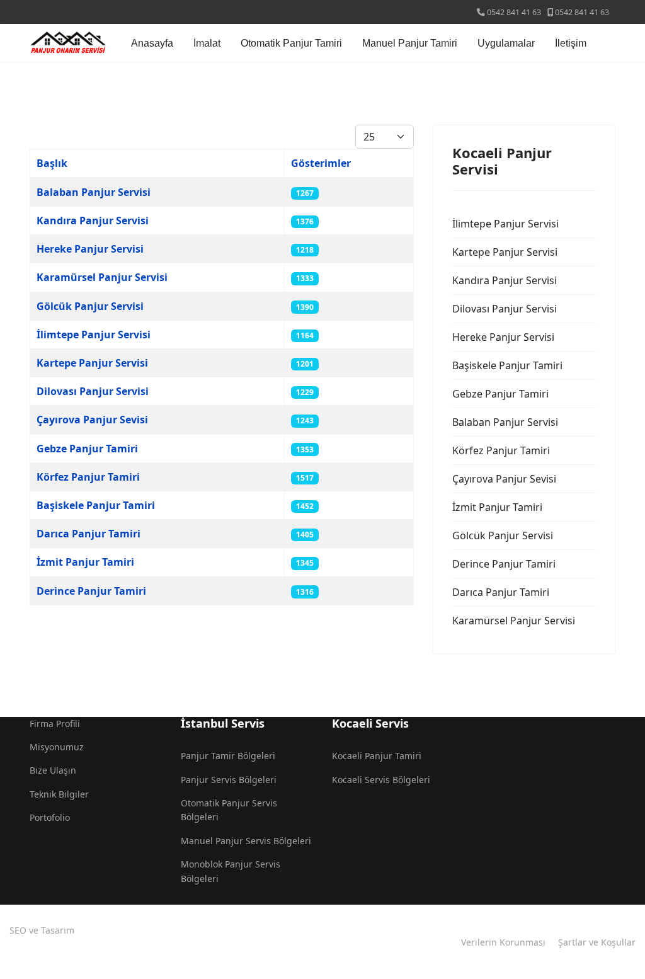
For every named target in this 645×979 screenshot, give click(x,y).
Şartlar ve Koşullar (597, 942)
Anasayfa (152, 43)
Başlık (52, 163)
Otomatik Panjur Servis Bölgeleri (229, 810)
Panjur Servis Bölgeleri (229, 780)
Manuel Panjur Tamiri (409, 43)
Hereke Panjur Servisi (90, 249)
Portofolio (50, 817)
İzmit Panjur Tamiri (85, 562)
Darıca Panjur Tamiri (88, 534)
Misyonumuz (57, 747)
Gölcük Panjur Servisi (90, 306)
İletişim (570, 43)
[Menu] (607, 43)
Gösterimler (321, 163)
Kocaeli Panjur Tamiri (376, 756)
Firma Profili (55, 724)
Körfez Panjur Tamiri (88, 477)
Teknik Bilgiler (59, 794)
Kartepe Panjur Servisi (92, 363)
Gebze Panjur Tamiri (87, 448)
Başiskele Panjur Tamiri (96, 505)
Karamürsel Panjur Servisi (102, 277)
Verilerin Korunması (503, 942)
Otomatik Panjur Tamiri (291, 43)
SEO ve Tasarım (41, 930)
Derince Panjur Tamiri (91, 591)
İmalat (206, 43)
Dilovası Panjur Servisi (93, 391)
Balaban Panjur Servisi (94, 192)
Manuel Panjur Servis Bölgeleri (246, 841)
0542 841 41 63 (514, 12)
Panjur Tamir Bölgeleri (228, 756)
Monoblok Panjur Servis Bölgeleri (230, 871)
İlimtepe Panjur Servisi (94, 334)
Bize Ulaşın (53, 770)
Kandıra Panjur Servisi (93, 220)
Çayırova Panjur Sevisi (92, 420)
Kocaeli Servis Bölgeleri (381, 780)
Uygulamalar (506, 43)
